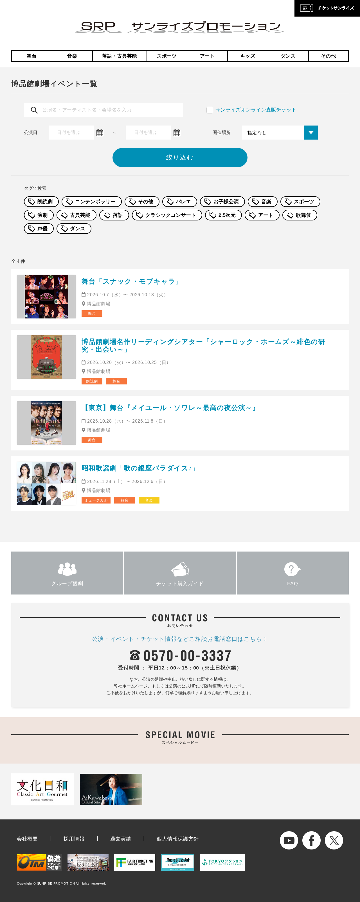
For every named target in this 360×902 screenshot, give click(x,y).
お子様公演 (226, 201)
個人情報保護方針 (178, 839)
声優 (42, 228)
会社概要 (27, 839)
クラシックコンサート (170, 215)
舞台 (32, 56)
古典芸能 (80, 215)
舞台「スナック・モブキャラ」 (132, 281)
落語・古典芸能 (119, 56)
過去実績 (120, 839)
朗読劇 (45, 201)
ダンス (288, 56)
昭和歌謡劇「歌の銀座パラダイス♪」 (140, 468)
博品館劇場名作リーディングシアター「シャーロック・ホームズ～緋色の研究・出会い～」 (203, 345)
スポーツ (167, 56)
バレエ (183, 201)
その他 (328, 56)
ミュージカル (96, 500)
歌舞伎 (303, 215)
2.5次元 (227, 215)
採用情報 (74, 839)
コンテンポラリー (95, 201)
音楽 (72, 56)
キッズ (247, 56)
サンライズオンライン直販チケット (255, 110)
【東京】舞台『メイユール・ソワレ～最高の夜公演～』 (170, 407)
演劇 (42, 215)
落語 (118, 215)
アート (207, 56)
